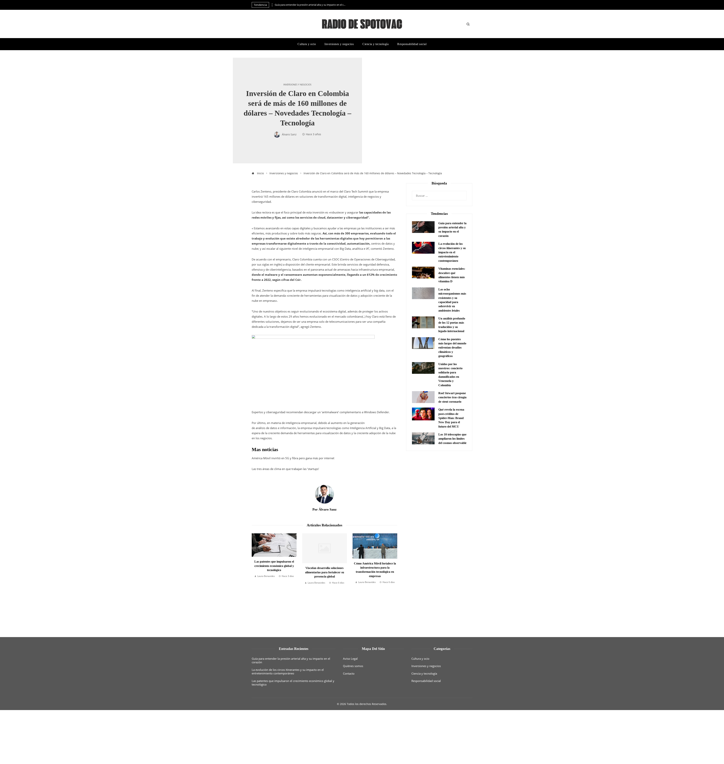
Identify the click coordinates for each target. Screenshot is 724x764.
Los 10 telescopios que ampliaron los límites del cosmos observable (452, 439)
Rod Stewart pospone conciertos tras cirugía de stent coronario (452, 397)
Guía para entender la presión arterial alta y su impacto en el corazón (310, 4)
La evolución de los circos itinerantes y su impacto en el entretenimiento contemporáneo (452, 252)
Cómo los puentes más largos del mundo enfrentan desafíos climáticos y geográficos (452, 348)
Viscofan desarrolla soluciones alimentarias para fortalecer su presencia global (274, 572)
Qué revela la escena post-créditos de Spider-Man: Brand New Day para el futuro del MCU (451, 418)
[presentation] (272, 4)
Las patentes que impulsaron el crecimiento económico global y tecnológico (293, 682)
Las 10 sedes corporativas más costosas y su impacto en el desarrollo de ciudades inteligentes (375, 566)
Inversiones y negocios (297, 85)
